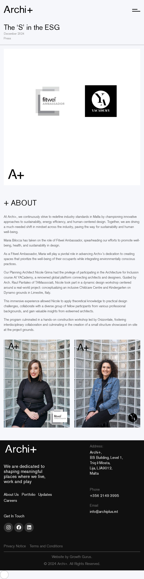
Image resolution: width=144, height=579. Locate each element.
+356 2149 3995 (104, 495)
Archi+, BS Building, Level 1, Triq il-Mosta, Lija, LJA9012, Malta (106, 463)
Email (94, 506)
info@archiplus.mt (104, 511)
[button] (4, 574)
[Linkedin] (29, 527)
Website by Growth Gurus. (72, 557)
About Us (11, 494)
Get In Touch (14, 516)
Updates (45, 494)
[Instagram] (8, 527)
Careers (10, 500)
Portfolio (28, 494)
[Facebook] (18, 527)
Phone (95, 490)
